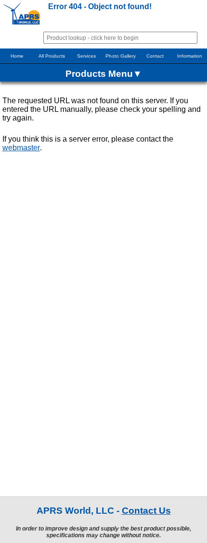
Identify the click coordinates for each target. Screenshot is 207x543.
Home (17, 56)
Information (189, 56)
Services (86, 56)
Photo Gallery (120, 56)
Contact (155, 56)
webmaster (21, 148)
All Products (52, 56)
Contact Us (146, 511)
